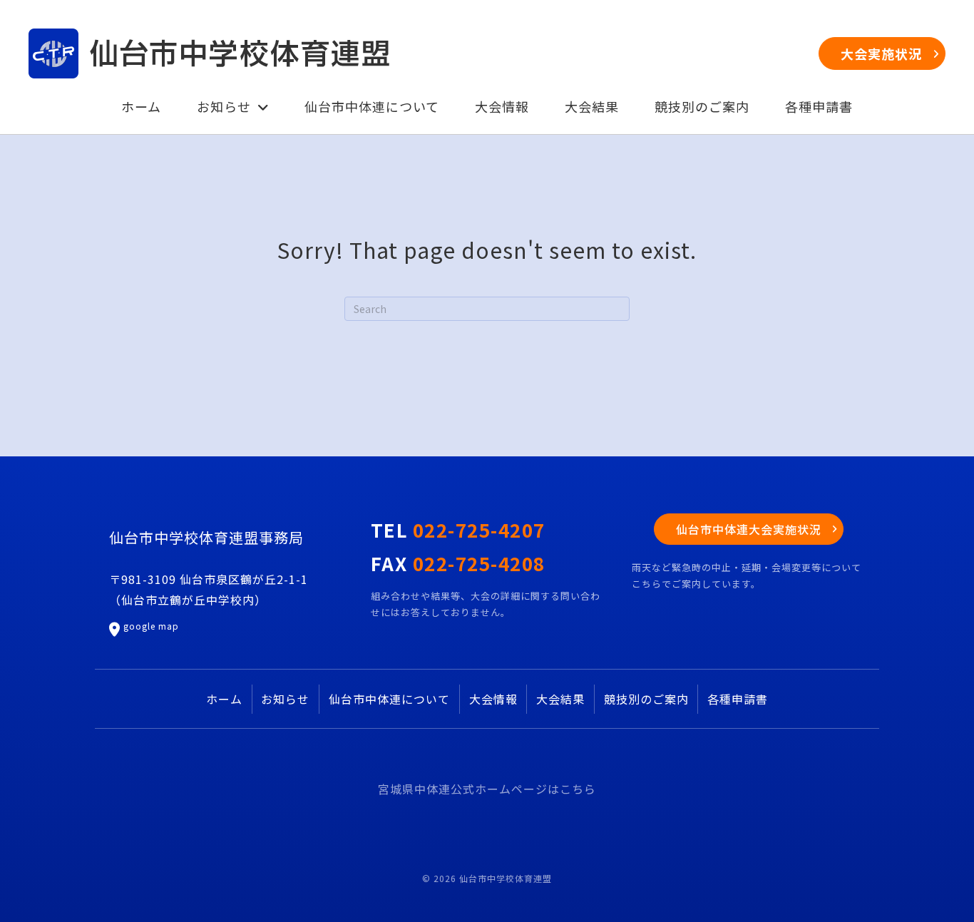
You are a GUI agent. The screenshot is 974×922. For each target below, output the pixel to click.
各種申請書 (737, 698)
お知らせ (285, 698)
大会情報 (493, 698)
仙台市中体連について (389, 698)
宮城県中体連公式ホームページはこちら (487, 788)
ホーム (224, 698)
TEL (458, 529)
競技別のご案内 (646, 698)
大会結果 (560, 698)
